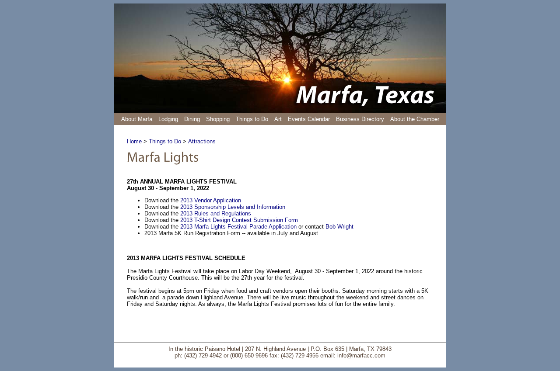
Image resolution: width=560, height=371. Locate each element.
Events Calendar (309, 119)
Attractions (202, 141)
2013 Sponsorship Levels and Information (232, 207)
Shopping (218, 119)
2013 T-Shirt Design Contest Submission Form (239, 220)
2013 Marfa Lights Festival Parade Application (238, 226)
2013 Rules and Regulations (215, 213)
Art (278, 119)
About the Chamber (414, 119)
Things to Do (252, 119)
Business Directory (360, 119)
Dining (192, 119)
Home (134, 141)
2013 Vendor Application (210, 200)
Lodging (168, 119)
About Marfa (136, 119)
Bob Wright (340, 226)
